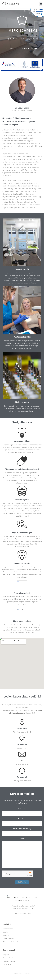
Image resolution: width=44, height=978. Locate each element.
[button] (40, 4)
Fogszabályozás (8, 958)
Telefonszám (22, 745)
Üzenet (22, 839)
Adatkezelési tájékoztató (11, 942)
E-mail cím (22, 819)
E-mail (22, 761)
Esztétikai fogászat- (9, 961)
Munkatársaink (8, 929)
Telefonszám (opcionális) (22, 829)
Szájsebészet (7, 954)
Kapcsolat (6, 935)
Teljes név (22, 809)
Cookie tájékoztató (9, 938)
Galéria (5, 932)
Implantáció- (7, 964)
